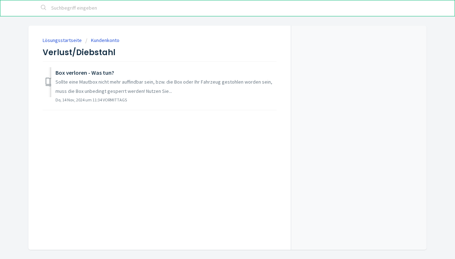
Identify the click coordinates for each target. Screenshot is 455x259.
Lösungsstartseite (63, 40)
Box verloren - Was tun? (84, 72)
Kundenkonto (105, 40)
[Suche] (44, 8)
